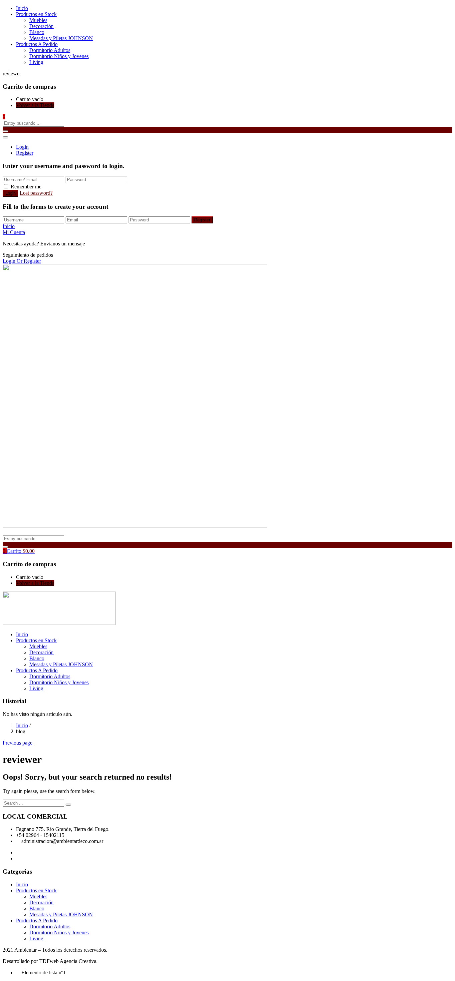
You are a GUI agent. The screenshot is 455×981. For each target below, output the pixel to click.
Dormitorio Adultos (49, 50)
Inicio (22, 8)
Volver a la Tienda (35, 105)
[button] (4, 116)
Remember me (26, 186)
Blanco (36, 32)
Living (36, 62)
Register (24, 153)
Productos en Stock (36, 14)
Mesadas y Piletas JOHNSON (61, 38)
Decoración (41, 26)
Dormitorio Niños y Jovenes (59, 56)
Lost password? (36, 193)
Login (22, 147)
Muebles (38, 20)
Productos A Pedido (37, 44)
